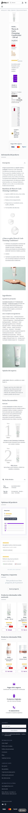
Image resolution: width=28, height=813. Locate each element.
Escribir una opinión (10, 519)
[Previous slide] (11, 17)
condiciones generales (14, 734)
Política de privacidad (8, 749)
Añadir (10, 630)
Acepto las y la (15, 734)
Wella (9, 10)
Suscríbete (14, 730)
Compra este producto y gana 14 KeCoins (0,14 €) (16, 133)
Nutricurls (13, 10)
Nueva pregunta (14, 589)
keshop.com (4, 10)
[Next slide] (16, 17)
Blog (3, 755)
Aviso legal (5, 743)
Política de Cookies (7, 746)
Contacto (4, 752)
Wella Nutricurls (14, 26)
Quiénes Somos (6, 758)
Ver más (9, 671)
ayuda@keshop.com (7, 786)
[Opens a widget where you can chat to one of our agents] (22, 810)
